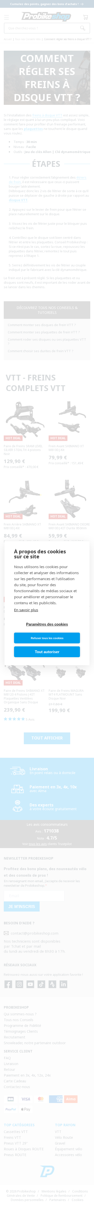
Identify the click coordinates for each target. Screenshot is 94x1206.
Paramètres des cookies (47, 624)
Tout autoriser (47, 652)
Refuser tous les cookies (47, 638)
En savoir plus (26, 609)
